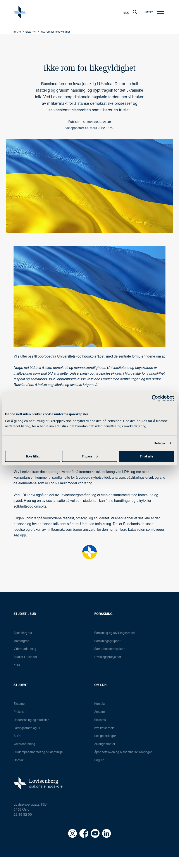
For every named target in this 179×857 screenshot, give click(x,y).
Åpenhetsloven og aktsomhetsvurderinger (123, 752)
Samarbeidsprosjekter (109, 648)
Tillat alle (146, 456)
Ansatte (99, 711)
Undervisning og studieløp (31, 719)
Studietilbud (25, 613)
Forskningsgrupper (107, 641)
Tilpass (87, 456)
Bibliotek (100, 719)
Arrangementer (104, 744)
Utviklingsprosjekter (107, 657)
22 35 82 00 (23, 814)
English (99, 760)
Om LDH (100, 684)
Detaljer (160, 443)
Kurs (17, 665)
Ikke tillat (33, 456)
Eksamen (20, 703)
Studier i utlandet (25, 657)
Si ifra (17, 735)
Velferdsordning (24, 744)
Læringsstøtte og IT (27, 728)
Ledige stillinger (105, 735)
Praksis (19, 711)
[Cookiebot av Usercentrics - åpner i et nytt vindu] (155, 398)
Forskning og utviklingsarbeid (114, 632)
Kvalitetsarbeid (104, 728)
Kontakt (99, 703)
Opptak (19, 760)
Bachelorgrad (23, 632)
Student (21, 684)
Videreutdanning (25, 648)
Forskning (103, 613)
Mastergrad (21, 641)
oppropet (45, 356)
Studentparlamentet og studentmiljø (38, 752)
